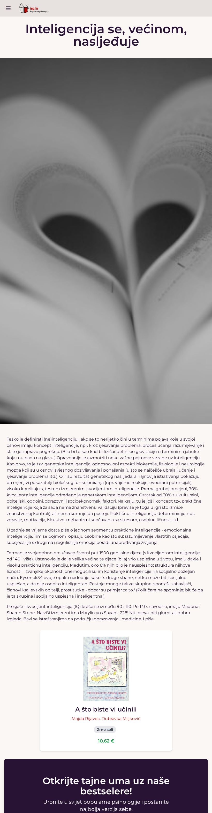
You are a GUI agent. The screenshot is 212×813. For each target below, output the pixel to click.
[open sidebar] (8, 8)
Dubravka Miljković (121, 718)
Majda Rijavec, (87, 718)
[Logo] (34, 8)
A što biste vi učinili (106, 709)
